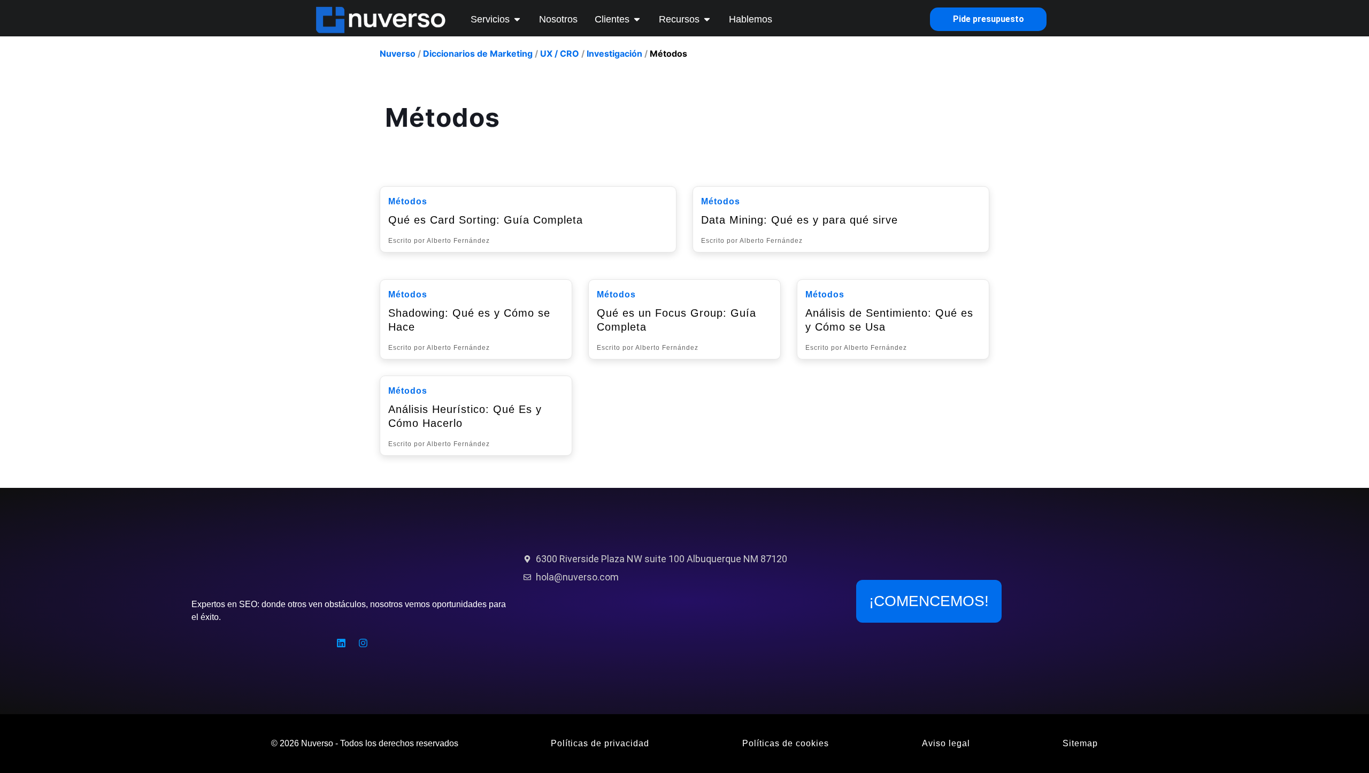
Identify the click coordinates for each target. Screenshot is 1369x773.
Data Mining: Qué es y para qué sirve (799, 220)
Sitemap (1080, 743)
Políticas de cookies (785, 743)
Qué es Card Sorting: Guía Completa (485, 220)
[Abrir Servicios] (517, 19)
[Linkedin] (341, 643)
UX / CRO (559, 53)
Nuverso (398, 53)
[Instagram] (363, 643)
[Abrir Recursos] (707, 19)
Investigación (614, 53)
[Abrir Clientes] (637, 19)
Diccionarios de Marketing (478, 53)
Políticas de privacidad (600, 743)
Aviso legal (946, 743)
